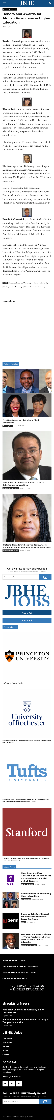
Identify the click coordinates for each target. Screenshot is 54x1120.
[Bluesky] (5, 1083)
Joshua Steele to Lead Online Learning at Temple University (26, 1021)
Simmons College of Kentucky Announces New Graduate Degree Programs (35, 916)
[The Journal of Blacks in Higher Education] (27, 3)
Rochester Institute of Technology (20, 283)
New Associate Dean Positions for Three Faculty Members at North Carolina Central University (36, 938)
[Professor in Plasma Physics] (27, 656)
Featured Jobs (10, 627)
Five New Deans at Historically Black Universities (23, 1011)
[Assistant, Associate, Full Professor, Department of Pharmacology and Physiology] (27, 713)
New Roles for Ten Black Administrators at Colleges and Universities (24, 483)
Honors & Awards (9, 9)
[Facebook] (19, 1083)
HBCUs (23, 922)
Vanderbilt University (41, 283)
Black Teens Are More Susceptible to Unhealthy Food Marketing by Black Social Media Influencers (36, 877)
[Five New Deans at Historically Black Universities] (27, 393)
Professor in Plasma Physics (13, 683)
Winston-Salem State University (34, 287)
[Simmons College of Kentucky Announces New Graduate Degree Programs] (11, 921)
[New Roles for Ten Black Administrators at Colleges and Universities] (27, 455)
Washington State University (13, 287)
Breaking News (8, 426)
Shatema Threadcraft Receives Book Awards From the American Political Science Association (27, 546)
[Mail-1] (12, 1083)
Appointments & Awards (10, 488)
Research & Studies (27, 884)
